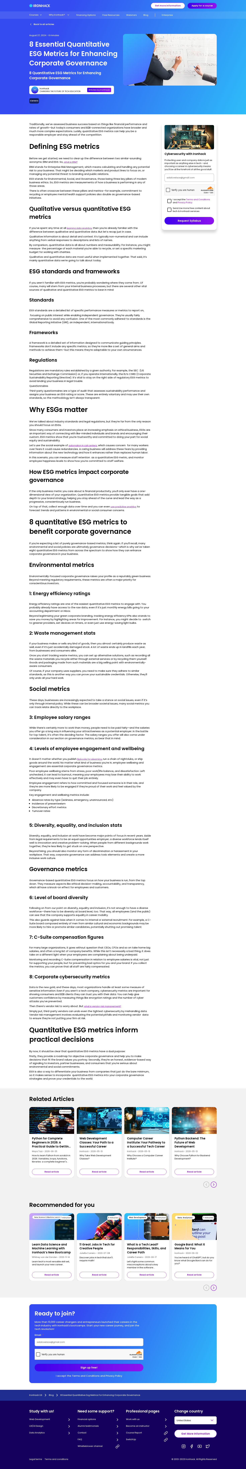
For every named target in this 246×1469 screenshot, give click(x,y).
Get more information (168, 5)
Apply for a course (202, 5)
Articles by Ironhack (99, 89)
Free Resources (110, 15)
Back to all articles (44, 24)
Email (39, 1335)
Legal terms (35, 1459)
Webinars (131, 15)
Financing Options (86, 15)
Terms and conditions (56, 1459)
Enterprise (167, 15)
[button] (35, 14)
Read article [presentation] (52, 1171)
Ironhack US (35, 1395)
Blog (145, 15)
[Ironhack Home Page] (39, 5)
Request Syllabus (189, 220)
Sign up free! (89, 1367)
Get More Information (195, 1433)
